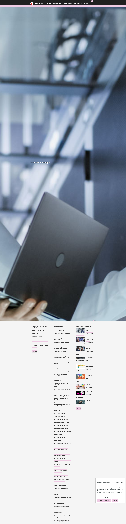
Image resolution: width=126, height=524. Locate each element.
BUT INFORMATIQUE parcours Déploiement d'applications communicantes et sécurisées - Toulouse (62, 433)
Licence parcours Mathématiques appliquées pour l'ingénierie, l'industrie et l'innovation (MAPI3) (62, 358)
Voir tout (34, 351)
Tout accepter (100, 500)
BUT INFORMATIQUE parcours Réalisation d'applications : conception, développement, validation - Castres (62, 427)
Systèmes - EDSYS (35, 333)
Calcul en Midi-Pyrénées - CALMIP (38, 330)
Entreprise (57, 6)
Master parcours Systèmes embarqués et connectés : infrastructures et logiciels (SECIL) (62, 522)
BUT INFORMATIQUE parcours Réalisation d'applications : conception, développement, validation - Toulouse (62, 421)
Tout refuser (115, 500)
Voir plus (79, 408)
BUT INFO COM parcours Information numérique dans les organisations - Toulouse (61, 449)
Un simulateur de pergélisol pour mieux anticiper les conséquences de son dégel (84, 360)
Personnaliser (107, 500)
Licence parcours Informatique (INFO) (61, 371)
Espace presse (63, 6)
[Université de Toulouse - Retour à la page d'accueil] (31, 3)
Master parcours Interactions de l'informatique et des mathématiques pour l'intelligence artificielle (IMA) (62, 415)
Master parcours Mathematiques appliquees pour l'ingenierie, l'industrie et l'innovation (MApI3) (62, 404)
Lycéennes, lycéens (41, 6)
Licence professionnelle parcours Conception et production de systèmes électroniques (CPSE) (61, 470)
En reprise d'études (50, 6)
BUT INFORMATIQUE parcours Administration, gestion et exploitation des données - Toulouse (62, 460)
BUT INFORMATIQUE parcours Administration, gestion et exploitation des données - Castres (62, 439)
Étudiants (93, 6)
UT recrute (69, 6)
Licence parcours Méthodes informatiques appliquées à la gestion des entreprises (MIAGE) (62, 385)
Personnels (86, 6)
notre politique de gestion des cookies (106, 497)
